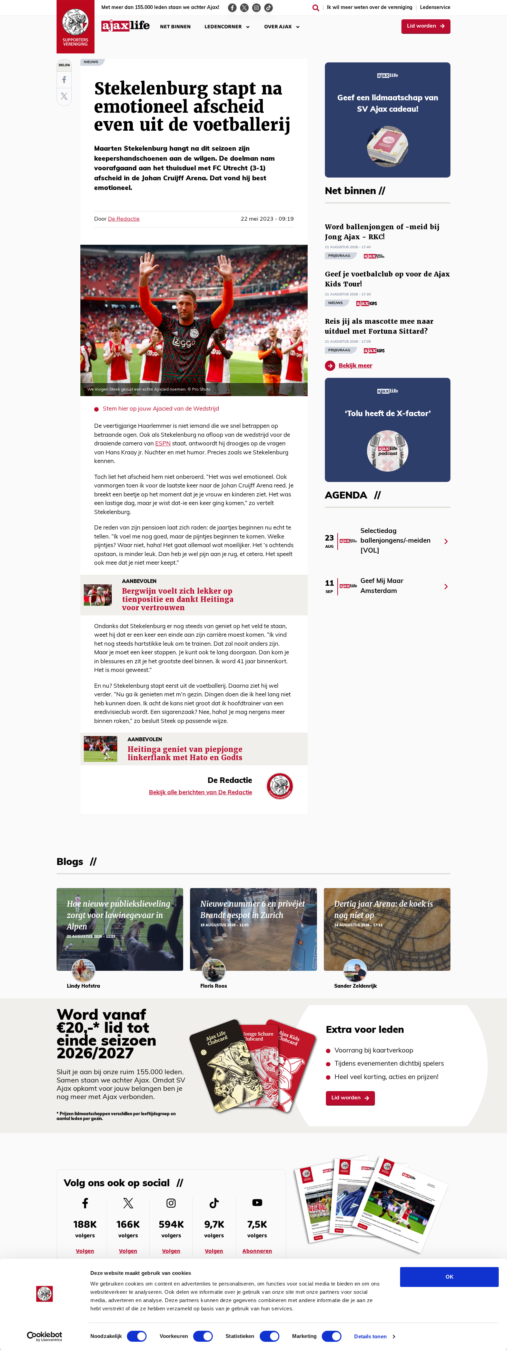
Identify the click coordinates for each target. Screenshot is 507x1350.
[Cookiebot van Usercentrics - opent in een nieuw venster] (44, 1336)
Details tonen (370, 1336)
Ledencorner (223, 26)
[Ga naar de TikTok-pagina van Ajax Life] (268, 7)
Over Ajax (278, 26)
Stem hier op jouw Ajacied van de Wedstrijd (161, 409)
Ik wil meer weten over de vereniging (369, 7)
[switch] (203, 1336)
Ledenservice (435, 7)
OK (450, 1277)
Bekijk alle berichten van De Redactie (200, 793)
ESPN (163, 444)
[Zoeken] (315, 7)
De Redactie (124, 219)
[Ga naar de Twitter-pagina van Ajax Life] (244, 7)
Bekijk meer (355, 366)
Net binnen (175, 26)
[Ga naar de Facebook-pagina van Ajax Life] (232, 7)
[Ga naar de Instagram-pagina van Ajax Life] (256, 7)
